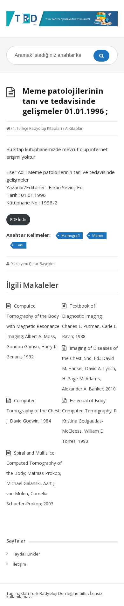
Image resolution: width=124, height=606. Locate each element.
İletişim (19, 564)
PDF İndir (18, 219)
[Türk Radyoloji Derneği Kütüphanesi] (62, 18)
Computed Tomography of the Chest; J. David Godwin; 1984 (33, 410)
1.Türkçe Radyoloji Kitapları (37, 128)
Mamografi (70, 235)
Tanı (19, 245)
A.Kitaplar (74, 128)
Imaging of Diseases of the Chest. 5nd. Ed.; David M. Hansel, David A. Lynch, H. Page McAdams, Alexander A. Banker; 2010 (90, 368)
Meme (97, 235)
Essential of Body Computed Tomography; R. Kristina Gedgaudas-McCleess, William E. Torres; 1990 (90, 420)
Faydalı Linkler (26, 554)
